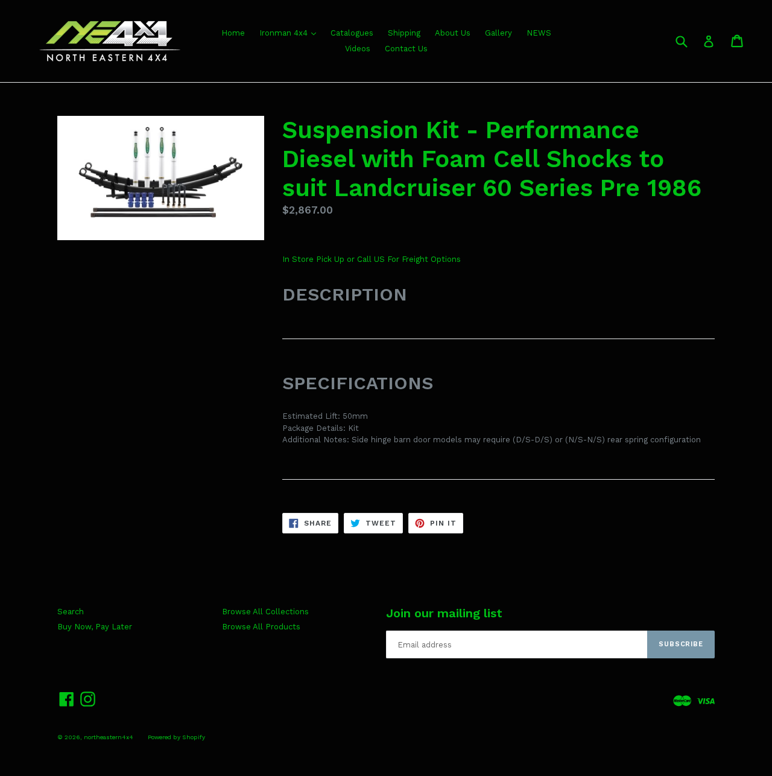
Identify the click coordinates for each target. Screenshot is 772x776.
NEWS (539, 32)
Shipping (404, 32)
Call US (372, 259)
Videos (357, 48)
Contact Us (406, 48)
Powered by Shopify (176, 737)
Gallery (498, 32)
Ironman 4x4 (284, 32)
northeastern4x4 (108, 737)
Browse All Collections (265, 611)
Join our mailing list (444, 613)
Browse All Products (261, 626)
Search (70, 611)
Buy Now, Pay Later (94, 626)
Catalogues (352, 32)
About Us (452, 32)
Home (233, 32)
